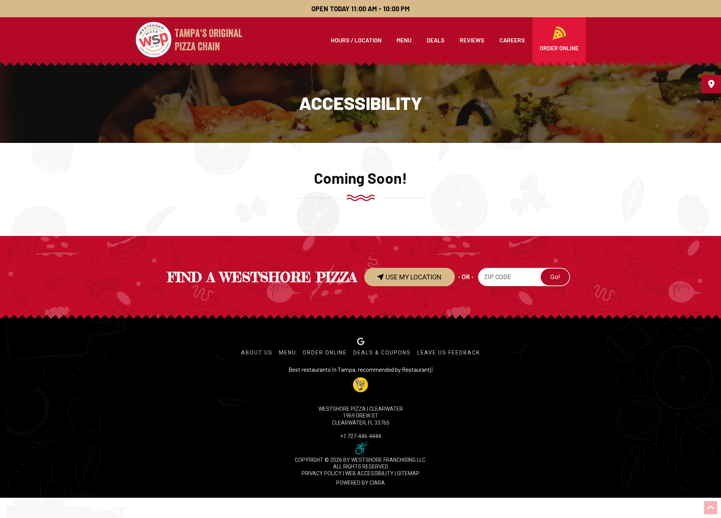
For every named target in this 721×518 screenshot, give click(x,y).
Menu (287, 353)
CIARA (377, 483)
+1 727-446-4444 (360, 436)
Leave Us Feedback (448, 353)
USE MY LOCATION (413, 277)
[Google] (361, 341)
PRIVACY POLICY (322, 473)
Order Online (325, 353)
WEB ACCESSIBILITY (369, 473)
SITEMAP (408, 473)
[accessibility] (360, 447)
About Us (257, 353)
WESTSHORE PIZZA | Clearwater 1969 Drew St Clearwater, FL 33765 (360, 415)
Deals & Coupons (382, 353)
